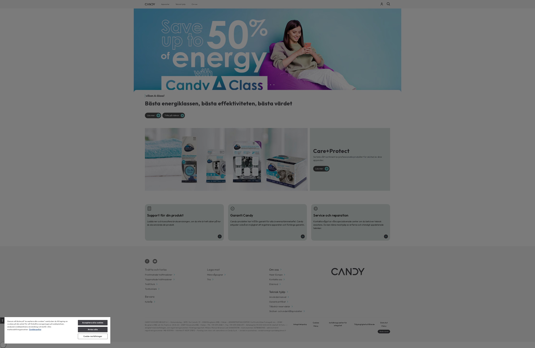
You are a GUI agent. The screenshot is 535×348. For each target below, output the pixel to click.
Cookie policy (35, 329)
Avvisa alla (93, 329)
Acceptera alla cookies (92, 323)
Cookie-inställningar (92, 336)
